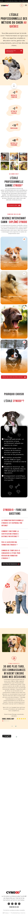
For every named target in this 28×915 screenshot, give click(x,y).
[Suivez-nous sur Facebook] (9, 904)
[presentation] (12, 726)
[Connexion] (21, 5)
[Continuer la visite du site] (14, 86)
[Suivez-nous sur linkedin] (12, 904)
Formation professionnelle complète (14, 910)
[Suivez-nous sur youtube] (19, 904)
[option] (14, 43)
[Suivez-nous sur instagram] (16, 904)
